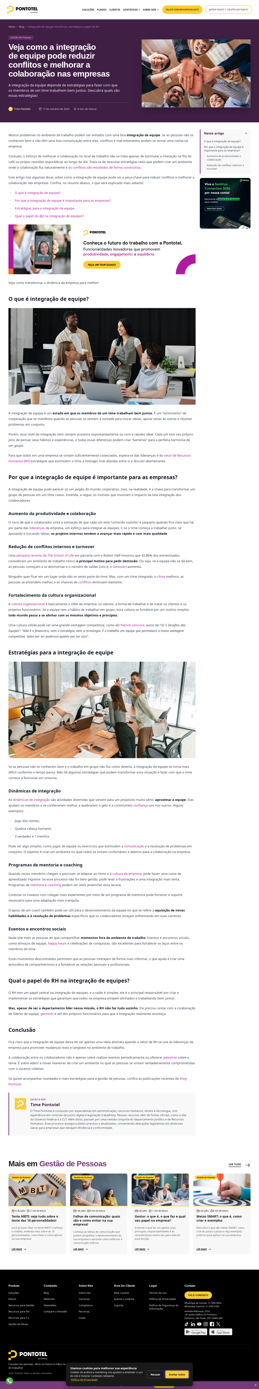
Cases (82, 1317)
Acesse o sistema (124, 1299)
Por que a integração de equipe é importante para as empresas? (223, 148)
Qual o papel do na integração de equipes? (49, 216)
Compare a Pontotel (55, 1311)
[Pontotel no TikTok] (186, 1324)
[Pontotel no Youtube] (199, 1324)
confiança (140, 805)
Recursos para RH (18, 1311)
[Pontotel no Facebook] (212, 1324)
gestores (47, 1014)
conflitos (84, 582)
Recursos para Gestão (21, 1305)
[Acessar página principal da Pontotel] (27, 1355)
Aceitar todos (177, 1374)
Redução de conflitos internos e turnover (225, 167)
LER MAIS (17, 1249)
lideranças (37, 528)
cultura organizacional (28, 604)
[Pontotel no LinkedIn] (193, 1324)
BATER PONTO (216, 9)
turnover (119, 567)
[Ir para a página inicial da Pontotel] (22, 10)
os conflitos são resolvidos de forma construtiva (104, 167)
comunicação (134, 846)
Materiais (49, 1299)
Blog (46, 1292)
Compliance (86, 1305)
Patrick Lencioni (132, 625)
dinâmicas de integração (31, 800)
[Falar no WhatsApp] (9, 1381)
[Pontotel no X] (218, 1324)
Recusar (155, 1374)
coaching (54, 885)
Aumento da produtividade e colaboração (224, 157)
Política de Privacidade (162, 1299)
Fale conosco (198, 1295)
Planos (101, 9)
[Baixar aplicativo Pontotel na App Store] (220, 1331)
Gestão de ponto (237, 9)
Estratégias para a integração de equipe (44, 208)
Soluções (88, 9)
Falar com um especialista (182, 9)
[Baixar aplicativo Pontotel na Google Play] (195, 1331)
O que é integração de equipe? (222, 141)
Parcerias (84, 1311)
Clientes (114, 9)
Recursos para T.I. (19, 1317)
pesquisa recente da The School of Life (45, 555)
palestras (170, 1057)
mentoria (37, 885)
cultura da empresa (126, 873)
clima (161, 576)
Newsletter (50, 1305)
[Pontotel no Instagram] (206, 1324)
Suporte (118, 1305)
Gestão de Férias (18, 1324)
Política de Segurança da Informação (163, 1307)
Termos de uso (157, 1292)
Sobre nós (85, 1292)
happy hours (57, 943)
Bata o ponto (121, 1292)
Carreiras (84, 1299)
